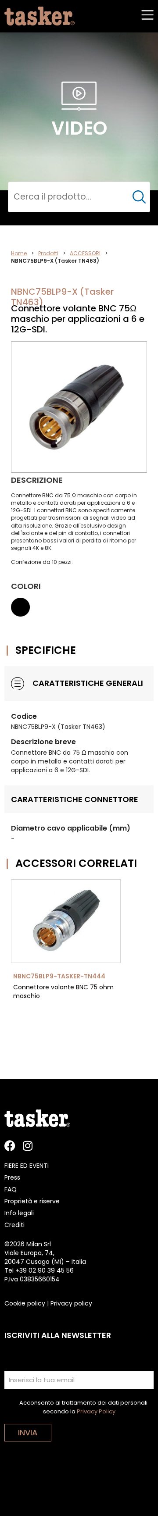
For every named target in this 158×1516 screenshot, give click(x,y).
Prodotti (48, 253)
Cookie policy (24, 1303)
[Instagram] (27, 1145)
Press (12, 1177)
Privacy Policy (96, 1411)
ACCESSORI (85, 253)
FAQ (10, 1189)
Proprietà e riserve (32, 1201)
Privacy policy (71, 1303)
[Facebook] (9, 1145)
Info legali (19, 1213)
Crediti (14, 1224)
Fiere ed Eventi (26, 1165)
